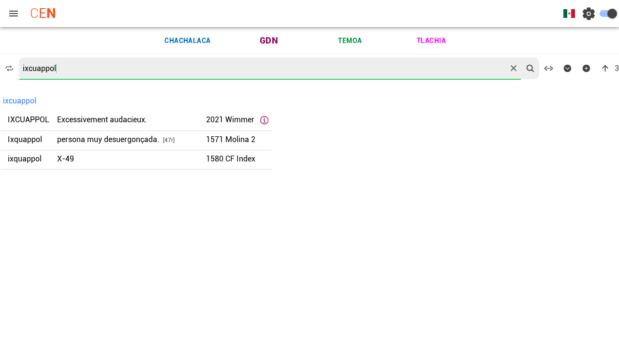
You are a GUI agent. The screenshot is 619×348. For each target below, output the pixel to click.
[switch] (608, 13)
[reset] (513, 68)
